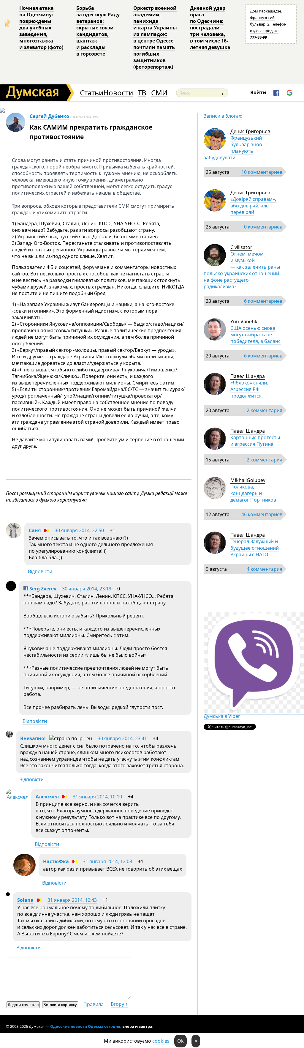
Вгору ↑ (119, 1004)
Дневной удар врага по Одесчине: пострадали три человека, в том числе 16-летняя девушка (210, 28)
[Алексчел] (17, 797)
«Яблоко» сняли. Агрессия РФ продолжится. (249, 389)
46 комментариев (261, 514)
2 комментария (264, 410)
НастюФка (56, 861)
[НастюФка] (24, 874)
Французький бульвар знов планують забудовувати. (233, 148)
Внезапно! (33, 738)
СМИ (159, 93)
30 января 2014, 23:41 (122, 738)
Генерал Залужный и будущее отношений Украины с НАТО (254, 548)
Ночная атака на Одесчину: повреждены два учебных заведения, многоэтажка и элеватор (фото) (41, 28)
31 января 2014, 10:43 (72, 900)
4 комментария (264, 569)
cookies (161, 1041)
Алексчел (47, 796)
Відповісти (40, 571)
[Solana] (8, 894)
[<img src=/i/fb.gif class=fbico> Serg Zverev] (11, 589)
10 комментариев (261, 172)
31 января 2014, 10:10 (97, 796)
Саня (35, 530)
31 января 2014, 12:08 (107, 861)
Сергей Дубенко (49, 116)
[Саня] (13, 536)
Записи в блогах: (223, 116)
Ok (180, 1041)
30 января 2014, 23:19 (86, 588)
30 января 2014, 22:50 (79, 530)
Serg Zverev (42, 588)
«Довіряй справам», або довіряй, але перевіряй (253, 205)
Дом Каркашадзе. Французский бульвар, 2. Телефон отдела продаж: (268, 24)
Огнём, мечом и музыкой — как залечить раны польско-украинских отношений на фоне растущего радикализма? (242, 270)
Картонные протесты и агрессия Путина (255, 440)
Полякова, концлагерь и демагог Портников (253, 493)
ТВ (142, 93)
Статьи (91, 93)
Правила (93, 1004)
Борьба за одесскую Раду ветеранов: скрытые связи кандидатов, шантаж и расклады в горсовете (98, 31)
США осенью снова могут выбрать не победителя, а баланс (255, 334)
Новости (118, 93)
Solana (25, 900)
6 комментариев (263, 301)
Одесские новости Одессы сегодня (85, 1026)
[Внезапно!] (9, 735)
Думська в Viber (222, 716)
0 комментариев (263, 226)
